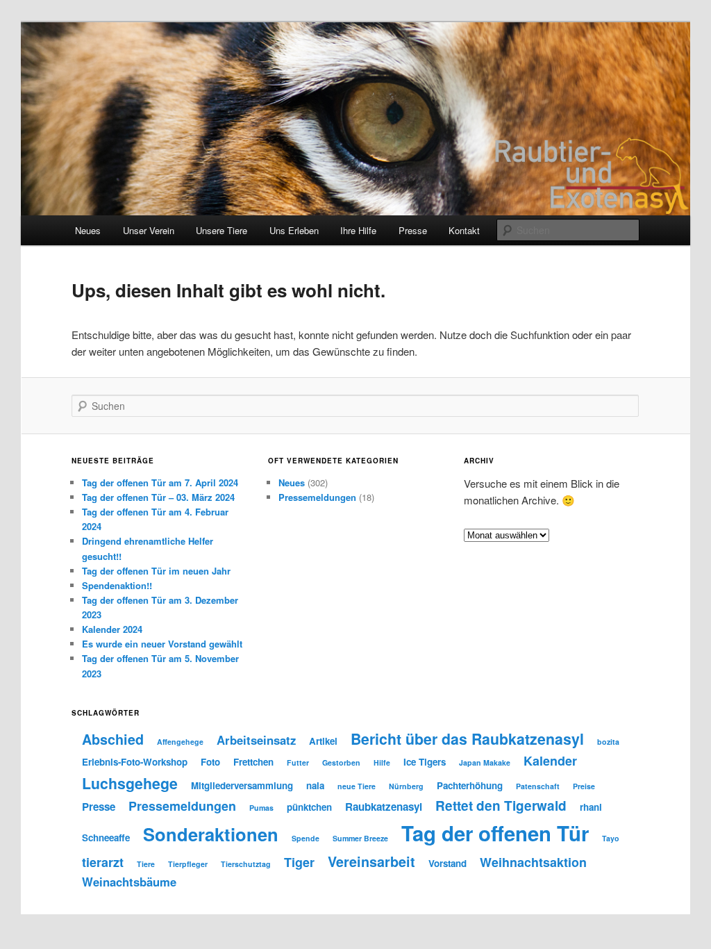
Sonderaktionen (210, 834)
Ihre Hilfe (358, 230)
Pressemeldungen (317, 497)
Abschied (113, 739)
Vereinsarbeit (371, 861)
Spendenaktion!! (117, 585)
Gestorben (341, 762)
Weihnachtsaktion (533, 862)
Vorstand (447, 863)
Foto (210, 761)
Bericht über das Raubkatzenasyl (467, 739)
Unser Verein (148, 230)
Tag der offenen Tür (495, 833)
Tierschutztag (246, 864)
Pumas (261, 807)
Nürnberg (406, 786)
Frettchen (253, 761)
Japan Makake (484, 762)
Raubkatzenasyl (383, 806)
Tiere (146, 864)
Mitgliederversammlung (242, 785)
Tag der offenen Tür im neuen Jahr (156, 570)
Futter (298, 762)
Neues (88, 230)
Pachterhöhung (470, 785)
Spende (305, 838)
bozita (608, 741)
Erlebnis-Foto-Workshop (134, 761)
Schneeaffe (106, 837)
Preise (584, 786)
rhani (591, 807)
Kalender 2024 (112, 629)
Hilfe (382, 762)
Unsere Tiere (221, 230)
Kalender (550, 761)
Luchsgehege (130, 783)
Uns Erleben (294, 230)
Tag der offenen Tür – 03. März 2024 (158, 497)
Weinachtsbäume (129, 881)
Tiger (299, 862)
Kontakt (464, 230)
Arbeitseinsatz (256, 740)
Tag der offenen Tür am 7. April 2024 (160, 482)
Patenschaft (538, 786)
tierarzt (103, 862)
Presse (413, 230)
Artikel (323, 741)
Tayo (610, 838)
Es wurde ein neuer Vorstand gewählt (162, 643)
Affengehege (180, 741)
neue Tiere (356, 786)
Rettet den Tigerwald (501, 805)
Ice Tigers (424, 761)
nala (315, 785)
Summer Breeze (360, 838)
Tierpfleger (188, 864)
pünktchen (309, 807)
